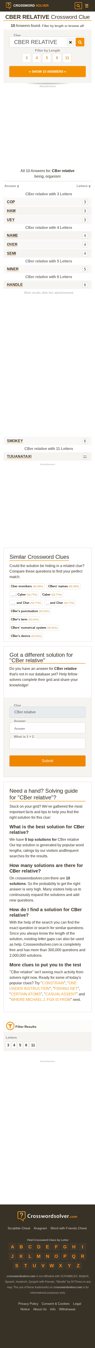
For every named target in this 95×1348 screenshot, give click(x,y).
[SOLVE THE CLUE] (80, 42)
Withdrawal (67, 1309)
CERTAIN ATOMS (26, 994)
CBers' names (63, 586)
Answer (20, 721)
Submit (47, 761)
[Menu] (86, 6)
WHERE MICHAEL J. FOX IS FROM (41, 1000)
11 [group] (33, 1045)
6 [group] (26, 1045)
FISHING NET (66, 989)
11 (67, 58)
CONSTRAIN (53, 983)
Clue (17, 35)
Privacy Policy (28, 1303)
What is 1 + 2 (24, 736)
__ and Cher (60, 603)
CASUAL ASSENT (60, 994)
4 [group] (14, 1045)
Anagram (40, 1228)
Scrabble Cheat (19, 1228)
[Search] (78, 5)
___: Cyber (24, 594)
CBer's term (25, 619)
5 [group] (20, 1045)
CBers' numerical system (34, 627)
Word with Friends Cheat (68, 1228)
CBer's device (26, 636)
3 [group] (8, 1045)
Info (53, 1309)
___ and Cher (26, 603)
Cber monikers (27, 586)
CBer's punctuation (30, 611)
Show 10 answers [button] (47, 71)
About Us (40, 1309)
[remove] (70, 42)
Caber (52, 594)
